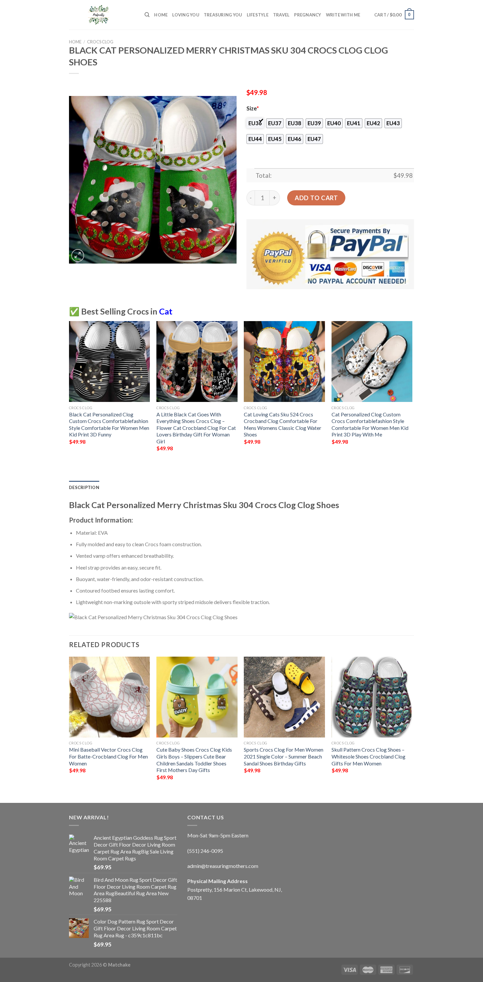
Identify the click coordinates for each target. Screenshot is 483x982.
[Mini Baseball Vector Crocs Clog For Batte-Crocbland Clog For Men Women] (109, 697)
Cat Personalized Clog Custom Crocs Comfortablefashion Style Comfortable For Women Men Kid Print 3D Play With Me (370, 424)
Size (252, 108)
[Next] (412, 392)
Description (84, 487)
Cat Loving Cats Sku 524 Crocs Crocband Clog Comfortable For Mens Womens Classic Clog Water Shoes (282, 424)
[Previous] (69, 392)
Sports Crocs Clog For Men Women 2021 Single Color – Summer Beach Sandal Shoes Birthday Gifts (283, 756)
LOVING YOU (185, 14)
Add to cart (316, 197)
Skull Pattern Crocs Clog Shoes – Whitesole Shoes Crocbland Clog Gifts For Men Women (368, 756)
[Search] (147, 15)
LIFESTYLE (257, 14)
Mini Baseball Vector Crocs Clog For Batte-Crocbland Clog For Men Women (108, 756)
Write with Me (343, 14)
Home (161, 14)
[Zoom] (77, 255)
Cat (165, 311)
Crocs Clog (100, 41)
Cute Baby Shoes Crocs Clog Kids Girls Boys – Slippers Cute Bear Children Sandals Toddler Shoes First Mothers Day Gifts (194, 759)
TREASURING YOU (223, 14)
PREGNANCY (307, 14)
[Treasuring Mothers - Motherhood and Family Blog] (102, 15)
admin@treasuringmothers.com (222, 866)
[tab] (84, 487)
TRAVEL (281, 14)
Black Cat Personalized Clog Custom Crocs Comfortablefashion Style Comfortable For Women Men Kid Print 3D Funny (109, 424)
